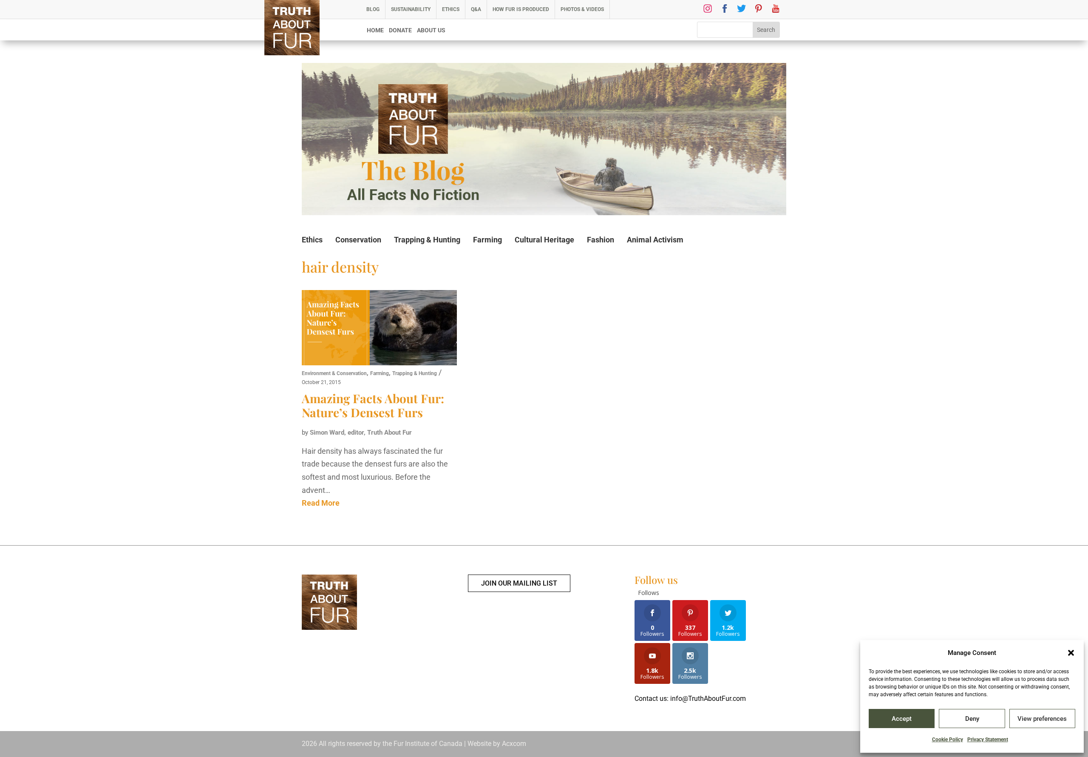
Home (375, 30)
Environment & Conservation (334, 373)
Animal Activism (655, 239)
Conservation (358, 239)
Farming (487, 239)
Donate (400, 30)
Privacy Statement (987, 740)
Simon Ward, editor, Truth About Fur (361, 432)
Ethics (450, 9)
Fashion (600, 239)
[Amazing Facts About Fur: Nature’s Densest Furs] (379, 329)
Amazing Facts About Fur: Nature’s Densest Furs (373, 405)
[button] (1071, 653)
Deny (972, 719)
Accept (902, 719)
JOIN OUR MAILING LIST (519, 583)
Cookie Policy (947, 740)
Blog (373, 9)
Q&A (476, 9)
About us (431, 30)
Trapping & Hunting (427, 239)
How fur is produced (521, 9)
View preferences (1042, 719)
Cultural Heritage (544, 239)
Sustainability (411, 9)
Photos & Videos (582, 9)
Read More (321, 502)
